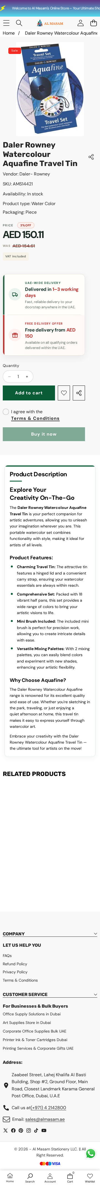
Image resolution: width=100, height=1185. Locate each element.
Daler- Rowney (34, 174)
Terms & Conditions (35, 418)
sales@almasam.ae (45, 1119)
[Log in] (80, 23)
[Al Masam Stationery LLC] (49, 23)
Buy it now (44, 434)
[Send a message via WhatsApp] (90, 1153)
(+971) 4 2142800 (48, 1108)
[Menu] (6, 23)
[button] (93, 23)
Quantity (11, 365)
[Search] (19, 23)
